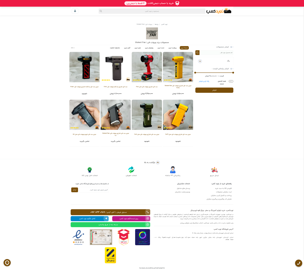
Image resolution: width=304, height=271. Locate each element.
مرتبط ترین (184, 48)
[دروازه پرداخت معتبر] (110, 255)
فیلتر (214, 90)
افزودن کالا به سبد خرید (223, 188)
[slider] (233, 73)
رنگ (228, 60)
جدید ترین (161, 48)
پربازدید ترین (172, 48)
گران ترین (127, 48)
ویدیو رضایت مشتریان (182, 191)
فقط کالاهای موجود (222, 82)
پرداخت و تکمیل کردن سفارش (221, 195)
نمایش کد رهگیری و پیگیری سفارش (219, 199)
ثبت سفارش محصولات (224, 191)
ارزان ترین (138, 48)
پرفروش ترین (149, 48)
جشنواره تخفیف (115, 48)
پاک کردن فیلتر (204, 81)
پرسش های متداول (183, 188)
